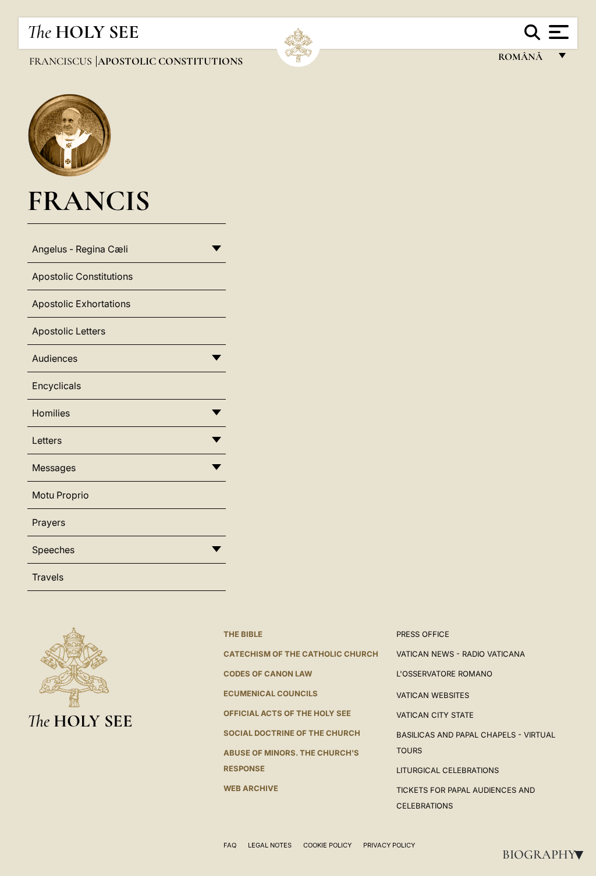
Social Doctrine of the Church (292, 733)
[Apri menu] (557, 32)
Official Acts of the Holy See (287, 713)
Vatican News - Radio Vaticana (460, 653)
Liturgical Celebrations (447, 770)
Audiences (54, 358)
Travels (47, 577)
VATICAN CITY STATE (435, 715)
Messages (54, 467)
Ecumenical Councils (271, 693)
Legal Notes (270, 845)
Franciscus (61, 61)
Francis (88, 200)
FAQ (230, 845)
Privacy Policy (389, 845)
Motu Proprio (60, 495)
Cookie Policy (327, 845)
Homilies (51, 413)
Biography (546, 854)
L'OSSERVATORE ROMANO (444, 673)
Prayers (48, 522)
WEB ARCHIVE (251, 788)
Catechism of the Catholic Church (301, 653)
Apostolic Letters (68, 331)
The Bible (243, 634)
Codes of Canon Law (268, 673)
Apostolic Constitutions (82, 276)
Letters (47, 440)
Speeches (53, 549)
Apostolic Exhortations (81, 303)
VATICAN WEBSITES (432, 695)
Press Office (422, 634)
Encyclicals (56, 385)
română (524, 60)
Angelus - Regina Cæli (80, 249)
